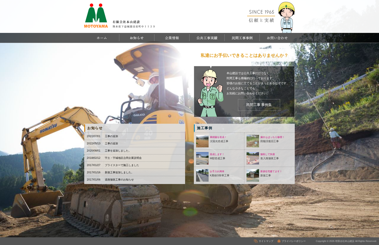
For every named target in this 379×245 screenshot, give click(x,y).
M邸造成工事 (217, 156)
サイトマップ (266, 241)
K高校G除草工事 (219, 173)
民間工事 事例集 (259, 105)
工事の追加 (111, 136)
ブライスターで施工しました (122, 165)
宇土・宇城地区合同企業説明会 (123, 157)
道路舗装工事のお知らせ (119, 179)
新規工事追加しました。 (119, 172)
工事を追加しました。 (118, 150)
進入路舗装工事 (269, 156)
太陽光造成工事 (219, 139)
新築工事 (271, 173)
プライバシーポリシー (294, 241)
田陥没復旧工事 (272, 139)
